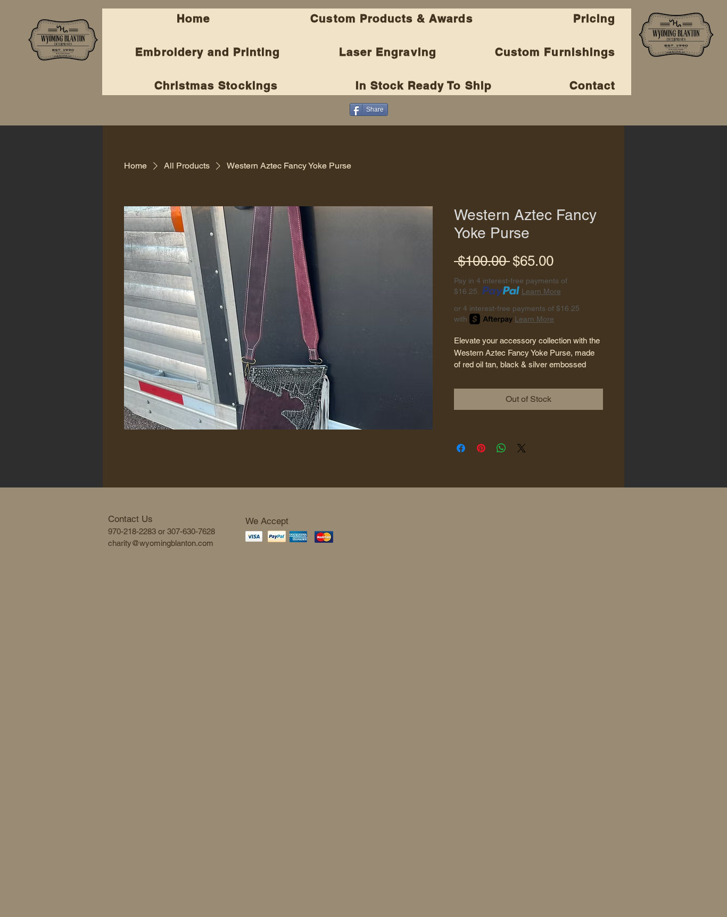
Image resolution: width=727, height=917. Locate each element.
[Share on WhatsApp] (501, 448)
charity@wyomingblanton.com (160, 543)
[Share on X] (521, 448)
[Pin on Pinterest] (481, 448)
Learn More (541, 291)
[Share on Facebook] (461, 448)
